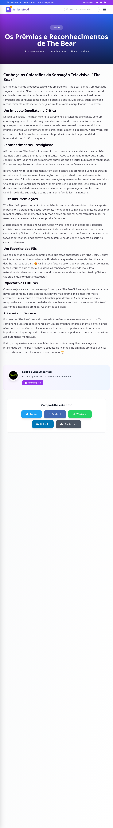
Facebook (57, 414)
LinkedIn (44, 424)
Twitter (33, 414)
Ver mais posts (34, 382)
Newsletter (88, 2)
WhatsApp (81, 414)
